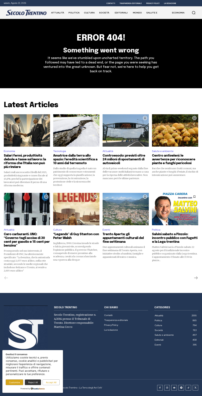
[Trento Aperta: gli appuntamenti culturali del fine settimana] (126, 209)
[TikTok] (188, 387)
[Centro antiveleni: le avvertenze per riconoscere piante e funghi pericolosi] (175, 130)
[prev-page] (6, 278)
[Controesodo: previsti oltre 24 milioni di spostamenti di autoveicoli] (126, 130)
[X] (195, 387)
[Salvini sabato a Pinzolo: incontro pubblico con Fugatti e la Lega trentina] (175, 209)
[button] (193, 12)
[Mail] (174, 387)
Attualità (108, 151)
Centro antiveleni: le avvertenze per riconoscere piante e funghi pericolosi (173, 159)
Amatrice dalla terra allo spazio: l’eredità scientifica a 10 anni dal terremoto (75, 159)
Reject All (33, 382)
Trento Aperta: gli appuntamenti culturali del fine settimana (123, 238)
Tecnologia (59, 151)
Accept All (51, 382)
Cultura (57, 229)
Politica (156, 229)
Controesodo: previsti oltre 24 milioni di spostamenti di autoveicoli (124, 159)
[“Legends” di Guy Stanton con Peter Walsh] (76, 209)
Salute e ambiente (163, 151)
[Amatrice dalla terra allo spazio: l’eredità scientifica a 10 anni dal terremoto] (76, 130)
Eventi (106, 229)
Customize (14, 382)
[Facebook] (160, 387)
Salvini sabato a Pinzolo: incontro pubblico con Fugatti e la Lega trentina (174, 238)
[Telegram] (181, 387)
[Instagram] (167, 387)
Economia (9, 151)
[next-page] (195, 278)
